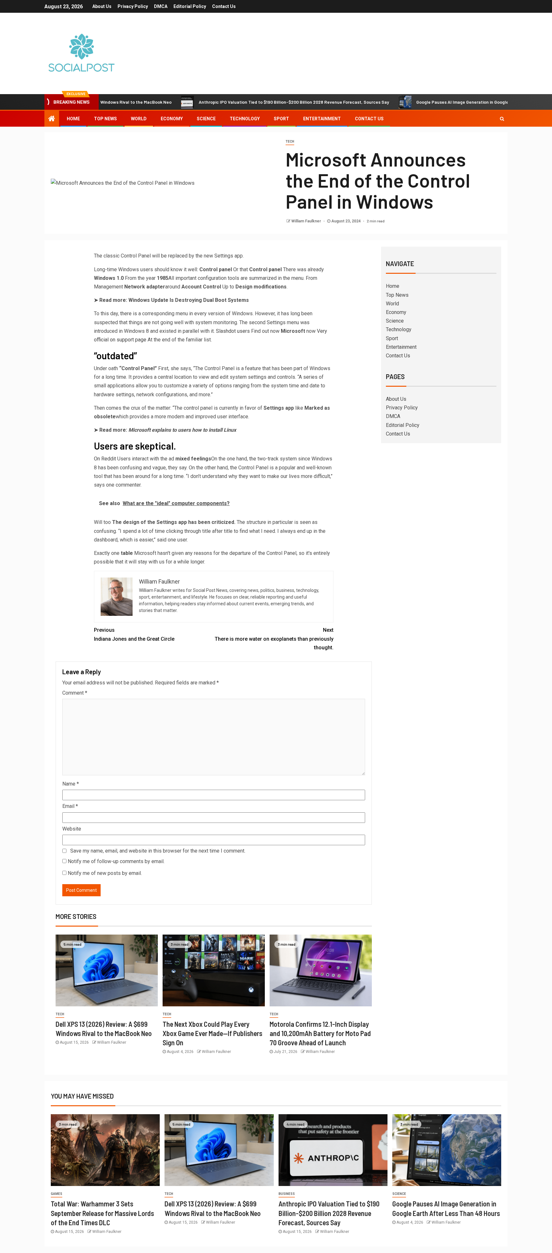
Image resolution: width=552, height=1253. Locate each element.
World (139, 118)
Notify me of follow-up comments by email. (116, 861)
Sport (281, 118)
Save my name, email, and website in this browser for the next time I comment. (157, 851)
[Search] (502, 119)
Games (56, 1194)
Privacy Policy (133, 6)
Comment (74, 693)
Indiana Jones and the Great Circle (134, 634)
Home (73, 118)
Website (71, 829)
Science (206, 118)
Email (70, 806)
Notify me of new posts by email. (105, 873)
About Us (101, 6)
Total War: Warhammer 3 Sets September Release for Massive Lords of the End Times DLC (102, 1213)
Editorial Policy (189, 6)
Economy (172, 118)
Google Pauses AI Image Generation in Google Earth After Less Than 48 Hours (454, 102)
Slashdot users (233, 331)
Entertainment (322, 118)
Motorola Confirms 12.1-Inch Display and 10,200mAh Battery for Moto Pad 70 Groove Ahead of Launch (320, 1033)
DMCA (160, 6)
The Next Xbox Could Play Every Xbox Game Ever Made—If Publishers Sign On (212, 1033)
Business (287, 1194)
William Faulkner (306, 221)
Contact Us (224, 6)
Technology (245, 118)
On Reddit (105, 459)
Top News (105, 118)
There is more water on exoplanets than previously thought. (274, 638)
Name (70, 784)
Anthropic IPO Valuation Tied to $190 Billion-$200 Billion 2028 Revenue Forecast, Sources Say (253, 102)
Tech (290, 141)
